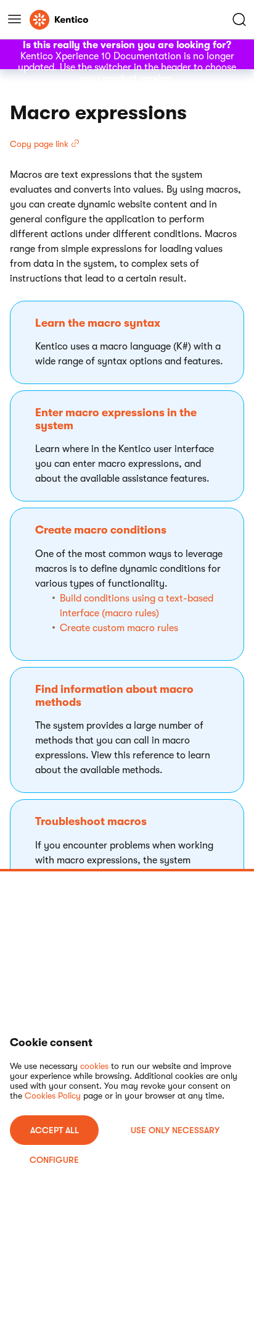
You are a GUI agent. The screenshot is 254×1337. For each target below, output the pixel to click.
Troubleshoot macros (91, 821)
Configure (54, 1160)
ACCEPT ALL (54, 1130)
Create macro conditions (100, 530)
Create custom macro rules (119, 628)
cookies (94, 1066)
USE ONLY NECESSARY (175, 1130)
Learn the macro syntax (97, 323)
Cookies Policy (53, 1095)
